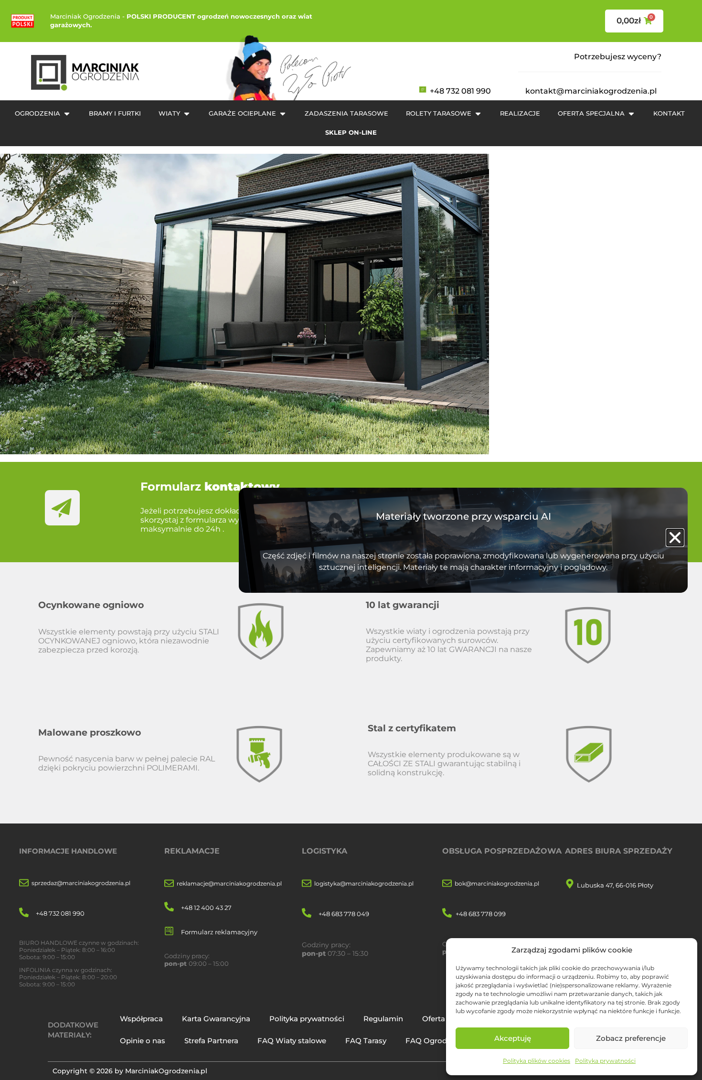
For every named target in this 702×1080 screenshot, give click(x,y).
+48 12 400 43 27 (206, 907)
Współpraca (141, 1018)
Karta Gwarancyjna (216, 1018)
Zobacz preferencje (631, 1038)
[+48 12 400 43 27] (169, 907)
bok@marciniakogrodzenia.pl (497, 883)
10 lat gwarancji (402, 604)
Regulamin (383, 1018)
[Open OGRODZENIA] (67, 114)
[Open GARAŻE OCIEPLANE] (282, 114)
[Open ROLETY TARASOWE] (478, 114)
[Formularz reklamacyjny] (169, 931)
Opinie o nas (142, 1040)
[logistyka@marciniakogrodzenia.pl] (306, 883)
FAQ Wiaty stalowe (291, 1040)
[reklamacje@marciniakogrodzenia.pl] (169, 883)
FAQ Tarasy (365, 1040)
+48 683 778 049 (344, 914)
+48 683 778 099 (481, 914)
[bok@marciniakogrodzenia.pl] (447, 883)
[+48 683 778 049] (306, 913)
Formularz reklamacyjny (219, 932)
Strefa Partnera (211, 1040)
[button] (675, 537)
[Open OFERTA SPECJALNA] (631, 114)
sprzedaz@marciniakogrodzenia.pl (81, 883)
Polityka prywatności (605, 1060)
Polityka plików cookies (536, 1060)
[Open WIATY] (186, 114)
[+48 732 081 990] (24, 913)
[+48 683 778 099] (447, 913)
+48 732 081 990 (460, 91)
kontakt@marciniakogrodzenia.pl (591, 91)
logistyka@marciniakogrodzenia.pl (364, 883)
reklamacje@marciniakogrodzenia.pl (229, 883)
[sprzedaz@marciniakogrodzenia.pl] (24, 883)
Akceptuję (512, 1038)
